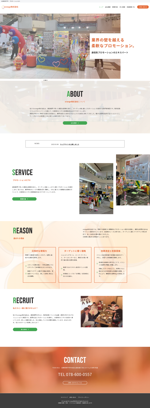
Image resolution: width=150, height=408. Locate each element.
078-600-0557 (79, 374)
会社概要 (108, 7)
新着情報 (129, 7)
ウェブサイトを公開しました (69, 144)
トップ (101, 7)
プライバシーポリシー (83, 397)
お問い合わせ (143, 7)
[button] (134, 7)
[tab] (44, 80)
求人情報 (122, 7)
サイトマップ (64, 397)
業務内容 (115, 7)
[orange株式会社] (10, 7)
